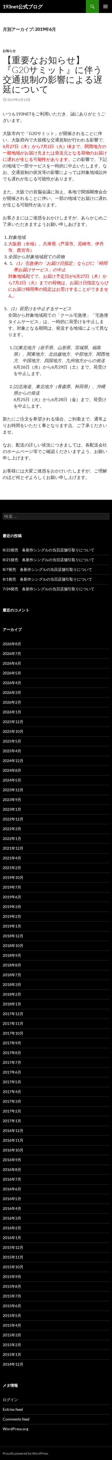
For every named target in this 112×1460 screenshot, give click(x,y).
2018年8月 (12, 965)
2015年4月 (12, 1325)
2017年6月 (12, 1072)
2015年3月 (12, 1335)
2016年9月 (12, 1159)
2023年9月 (12, 799)
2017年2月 (12, 1111)
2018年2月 (12, 994)
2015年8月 (12, 1286)
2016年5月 (12, 1198)
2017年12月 (13, 1013)
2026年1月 (12, 712)
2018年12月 (13, 935)
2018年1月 (12, 1004)
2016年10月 (13, 1150)
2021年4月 (12, 858)
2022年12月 (13, 819)
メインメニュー (105, 6)
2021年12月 (13, 848)
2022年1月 (12, 838)
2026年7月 (12, 653)
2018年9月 (12, 955)
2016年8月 (12, 1169)
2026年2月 (12, 702)
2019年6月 (12, 897)
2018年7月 (12, 974)
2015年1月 (12, 1354)
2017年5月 (12, 1082)
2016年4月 (12, 1208)
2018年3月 (12, 984)
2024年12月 (13, 760)
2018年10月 (13, 945)
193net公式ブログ (23, 6)
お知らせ (9, 51)
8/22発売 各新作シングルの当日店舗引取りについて (48, 550)
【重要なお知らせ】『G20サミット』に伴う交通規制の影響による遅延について (52, 74)
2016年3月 (12, 1218)
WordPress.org (15, 1428)
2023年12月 (13, 789)
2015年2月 (12, 1344)
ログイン (10, 1399)
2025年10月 (13, 731)
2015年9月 (12, 1276)
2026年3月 (12, 692)
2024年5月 (12, 780)
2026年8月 (12, 643)
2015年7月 (12, 1296)
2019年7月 (12, 887)
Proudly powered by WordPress (25, 1453)
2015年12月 (13, 1247)
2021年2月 (12, 867)
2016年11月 (13, 1140)
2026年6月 (12, 663)
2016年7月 (12, 1179)
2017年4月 (12, 1091)
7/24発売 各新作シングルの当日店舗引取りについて (48, 589)
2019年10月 (13, 877)
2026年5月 (12, 673)
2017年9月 (12, 1043)
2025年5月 (12, 741)
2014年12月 (13, 1364)
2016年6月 (12, 1189)
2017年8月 (12, 1052)
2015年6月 (12, 1305)
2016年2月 (12, 1228)
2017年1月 (12, 1120)
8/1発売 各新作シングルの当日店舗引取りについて (47, 579)
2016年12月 (13, 1130)
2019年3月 (12, 906)
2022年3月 (12, 828)
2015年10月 (13, 1266)
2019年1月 (12, 926)
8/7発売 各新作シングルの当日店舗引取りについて (47, 569)
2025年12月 (13, 721)
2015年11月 (13, 1257)
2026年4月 (12, 682)
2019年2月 (12, 916)
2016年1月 (12, 1237)
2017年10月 (13, 1033)
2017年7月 (12, 1062)
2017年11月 (13, 1023)
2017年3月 (12, 1101)
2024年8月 (12, 770)
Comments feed (16, 1419)
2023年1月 (12, 809)
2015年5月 (12, 1315)
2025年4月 (12, 751)
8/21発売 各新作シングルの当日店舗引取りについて (48, 559)
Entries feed (13, 1409)
